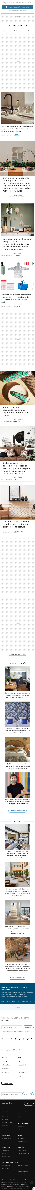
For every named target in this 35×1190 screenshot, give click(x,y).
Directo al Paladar (7, 1138)
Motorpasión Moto (23, 1141)
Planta (15, 31)
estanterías (25, 1001)
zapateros (5, 1072)
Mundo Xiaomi (6, 1125)
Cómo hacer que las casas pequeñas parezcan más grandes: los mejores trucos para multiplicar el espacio (17, 695)
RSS (23, 1038)
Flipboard (31, 1038)
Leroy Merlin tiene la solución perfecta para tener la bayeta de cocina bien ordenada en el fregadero (17, 128)
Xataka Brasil (5, 1168)
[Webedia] (7, 1104)
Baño (19, 1001)
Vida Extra (21, 1116)
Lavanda (30, 31)
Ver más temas (7, 1083)
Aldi (19, 1076)
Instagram (19, 1038)
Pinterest (27, 1038)
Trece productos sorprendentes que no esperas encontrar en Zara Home (16, 411)
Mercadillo (23, 31)
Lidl (3, 1076)
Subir (27, 1103)
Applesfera (5, 1119)
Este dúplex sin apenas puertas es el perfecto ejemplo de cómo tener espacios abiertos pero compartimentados (17, 930)
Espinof (20, 1129)
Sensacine (21, 1126)
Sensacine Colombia (23, 1174)
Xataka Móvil (5, 1116)
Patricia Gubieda (6, 136)
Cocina (17, 134)
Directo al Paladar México (9, 1179)
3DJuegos (21, 1114)
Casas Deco (18, 821)
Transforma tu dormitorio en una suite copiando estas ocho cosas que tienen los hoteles (17, 731)
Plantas (13, 1001)
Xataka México (6, 1165)
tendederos (22, 1072)
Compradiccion (6, 1156)
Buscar (26, 1094)
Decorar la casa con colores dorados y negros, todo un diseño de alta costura (17, 524)
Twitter (11, 1038)
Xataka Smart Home (7, 1122)
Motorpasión (21, 1138)
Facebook (15, 1038)
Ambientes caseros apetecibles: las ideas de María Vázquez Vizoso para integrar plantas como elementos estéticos (16, 468)
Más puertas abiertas (17, 977)
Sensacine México (23, 1171)
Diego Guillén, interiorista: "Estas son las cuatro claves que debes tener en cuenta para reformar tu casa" (17, 801)
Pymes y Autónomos (23, 1153)
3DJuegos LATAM (23, 1165)
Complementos (18, 195)
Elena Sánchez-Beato (8, 197)
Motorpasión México (23, 1179)
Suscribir (28, 1027)
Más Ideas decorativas (17, 810)
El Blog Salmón (22, 1150)
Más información (27, 1188)
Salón (20, 1061)
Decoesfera (5, 1153)
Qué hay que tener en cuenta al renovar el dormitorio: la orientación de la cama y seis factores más (17, 766)
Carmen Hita (5, 479)
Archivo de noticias (18, 654)
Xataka (4, 1114)
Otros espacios (17, 531)
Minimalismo (6, 1065)
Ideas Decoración (17, 663)
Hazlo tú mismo (23, 1065)
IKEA (31, 1001)
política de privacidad (23, 1031)
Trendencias (5, 1150)
